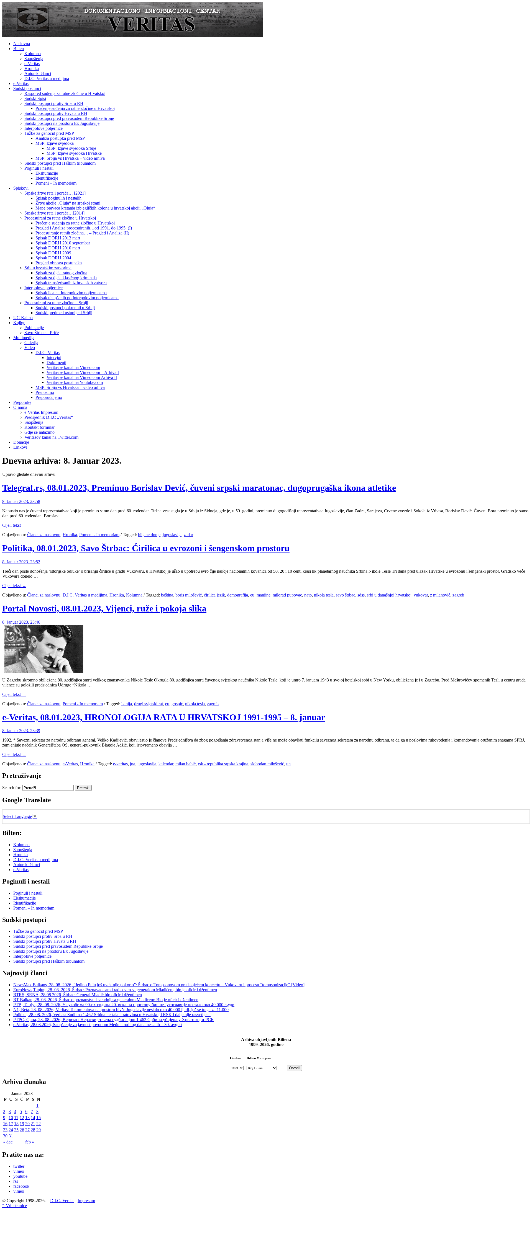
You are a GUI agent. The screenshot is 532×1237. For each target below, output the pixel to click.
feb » (29, 1142)
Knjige (19, 322)
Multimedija (23, 337)
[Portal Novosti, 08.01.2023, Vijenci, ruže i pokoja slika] (43, 671)
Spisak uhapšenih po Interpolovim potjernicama (77, 297)
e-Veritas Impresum (41, 412)
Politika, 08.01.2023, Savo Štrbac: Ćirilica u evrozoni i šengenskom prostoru (146, 548)
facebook (21, 1186)
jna (132, 763)
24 (11, 1129)
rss (15, 1181)
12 (22, 1117)
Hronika (31, 68)
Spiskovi (21, 188)
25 (16, 1129)
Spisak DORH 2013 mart (57, 238)
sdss (361, 595)
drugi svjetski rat (148, 703)
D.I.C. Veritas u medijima (46, 78)
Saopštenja (33, 58)
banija (126, 703)
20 (27, 1123)
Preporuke (22, 402)
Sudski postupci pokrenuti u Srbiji (65, 307)
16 (5, 1123)
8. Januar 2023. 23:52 (21, 561)
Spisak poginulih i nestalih (58, 198)
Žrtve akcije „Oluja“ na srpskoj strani (67, 203)
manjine (263, 595)
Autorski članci (37, 73)
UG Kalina (23, 317)
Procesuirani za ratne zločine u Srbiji (56, 302)
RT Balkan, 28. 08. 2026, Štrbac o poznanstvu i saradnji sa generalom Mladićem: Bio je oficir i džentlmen (105, 999)
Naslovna (21, 43)
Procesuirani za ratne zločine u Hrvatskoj (60, 218)
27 (27, 1129)
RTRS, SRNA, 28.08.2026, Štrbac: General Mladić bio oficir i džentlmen (77, 994)
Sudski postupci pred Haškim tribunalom (60, 163)
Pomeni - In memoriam (99, 534)
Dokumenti (56, 362)
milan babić (185, 763)
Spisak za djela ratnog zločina (61, 272)
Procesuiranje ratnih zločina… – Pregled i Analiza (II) (82, 233)
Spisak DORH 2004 (53, 257)
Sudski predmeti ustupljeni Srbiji (63, 312)
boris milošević (188, 595)
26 (22, 1129)
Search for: (11, 787)
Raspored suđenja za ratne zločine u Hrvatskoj (64, 93)
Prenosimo (44, 392)
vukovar (421, 595)
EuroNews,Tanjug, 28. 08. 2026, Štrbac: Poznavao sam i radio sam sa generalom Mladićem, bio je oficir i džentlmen (115, 989)
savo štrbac (345, 595)
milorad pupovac (287, 595)
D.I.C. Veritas (47, 352)
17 (11, 1123)
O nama (20, 407)
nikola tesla (324, 595)
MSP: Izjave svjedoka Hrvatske (74, 153)
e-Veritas (32, 63)
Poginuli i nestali (38, 168)
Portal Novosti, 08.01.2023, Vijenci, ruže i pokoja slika (104, 608)
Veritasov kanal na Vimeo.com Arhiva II (82, 377)
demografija (237, 595)
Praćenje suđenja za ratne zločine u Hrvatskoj (75, 108)
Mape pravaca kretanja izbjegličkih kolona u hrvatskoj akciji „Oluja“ (95, 208)
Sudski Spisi (35, 98)
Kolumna (32, 53)
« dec (7, 1142)
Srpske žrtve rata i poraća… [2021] (55, 193)
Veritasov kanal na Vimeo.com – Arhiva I (83, 372)
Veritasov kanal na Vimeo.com (73, 367)
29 (38, 1129)
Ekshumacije (46, 173)
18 (16, 1123)
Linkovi (20, 447)
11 (16, 1117)
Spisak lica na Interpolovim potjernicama (71, 292)
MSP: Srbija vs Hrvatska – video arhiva (70, 158)
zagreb (458, 595)
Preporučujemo (48, 397)
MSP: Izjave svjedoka (54, 143)
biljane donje (149, 534)
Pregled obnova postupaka (58, 262)
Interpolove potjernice (43, 128)
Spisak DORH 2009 (53, 253)
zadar (188, 534)
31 (11, 1135)
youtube (20, 1176)
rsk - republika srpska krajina (223, 763)
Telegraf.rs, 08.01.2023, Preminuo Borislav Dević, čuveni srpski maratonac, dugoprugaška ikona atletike (199, 488)
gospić (177, 703)
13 (27, 1117)
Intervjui (54, 357)
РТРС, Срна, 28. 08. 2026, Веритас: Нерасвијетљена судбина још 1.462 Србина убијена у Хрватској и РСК (113, 1019)
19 (22, 1123)
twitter (18, 1166)
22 (38, 1123)
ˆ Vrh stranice (14, 1205)
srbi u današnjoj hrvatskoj (389, 595)
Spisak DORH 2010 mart (57, 248)
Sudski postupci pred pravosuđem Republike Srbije (69, 118)
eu (252, 595)
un (288, 763)
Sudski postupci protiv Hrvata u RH (55, 113)
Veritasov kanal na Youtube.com (75, 382)
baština (167, 595)
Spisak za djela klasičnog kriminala (66, 277)
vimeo (18, 1171)
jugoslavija (172, 534)
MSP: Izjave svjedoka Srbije (71, 148)
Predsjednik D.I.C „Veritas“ (48, 417)
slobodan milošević (267, 763)
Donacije (21, 442)
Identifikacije (46, 178)
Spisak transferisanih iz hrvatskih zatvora (71, 282)
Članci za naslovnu (43, 534)
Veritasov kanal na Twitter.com (51, 437)
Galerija (31, 342)
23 (5, 1129)
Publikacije (34, 327)
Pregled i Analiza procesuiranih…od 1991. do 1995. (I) (83, 228)
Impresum (86, 1200)
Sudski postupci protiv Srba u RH (53, 103)
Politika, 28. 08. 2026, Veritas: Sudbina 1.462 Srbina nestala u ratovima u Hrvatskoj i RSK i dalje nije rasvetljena (112, 1014)
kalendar (165, 763)
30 (5, 1135)
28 (33, 1129)
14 (33, 1117)
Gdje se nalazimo (39, 432)
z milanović (440, 595)
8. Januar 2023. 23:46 (21, 622)
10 (11, 1117)
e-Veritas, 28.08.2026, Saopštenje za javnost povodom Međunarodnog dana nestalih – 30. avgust (97, 1024)
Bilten (18, 48)
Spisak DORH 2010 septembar (62, 243)
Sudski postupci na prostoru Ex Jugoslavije (61, 123)
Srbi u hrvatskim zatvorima (47, 267)
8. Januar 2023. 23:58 (21, 501)
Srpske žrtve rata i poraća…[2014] (54, 213)
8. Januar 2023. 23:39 (21, 730)
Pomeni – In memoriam (55, 183)
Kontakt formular (39, 427)
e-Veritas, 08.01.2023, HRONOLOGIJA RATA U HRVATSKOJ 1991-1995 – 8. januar (163, 717)
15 (38, 1117)
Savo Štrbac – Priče (41, 332)
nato (308, 595)
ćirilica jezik (214, 595)
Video (29, 347)
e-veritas (120, 763)
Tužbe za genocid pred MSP (49, 133)
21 (33, 1123)
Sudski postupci (27, 88)
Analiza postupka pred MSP (60, 138)
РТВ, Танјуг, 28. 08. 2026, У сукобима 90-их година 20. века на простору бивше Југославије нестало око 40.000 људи (123, 1004)
